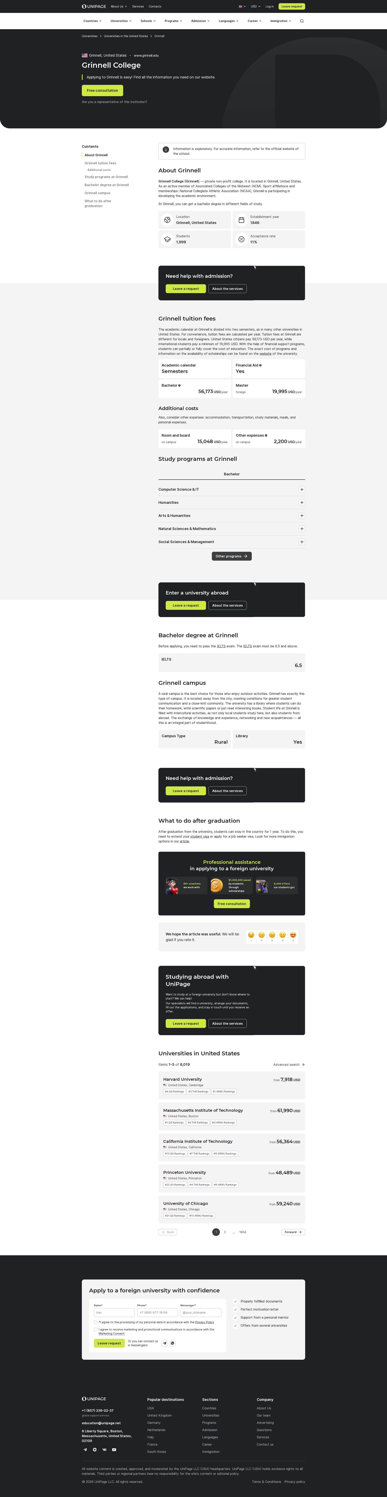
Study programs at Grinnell (106, 177)
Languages (227, 21)
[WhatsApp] (172, 1343)
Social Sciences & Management (186, 542)
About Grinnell (96, 155)
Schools (146, 21)
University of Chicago (185, 1203)
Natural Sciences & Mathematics (187, 529)
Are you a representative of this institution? (114, 102)
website (266, 354)
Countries (90, 21)
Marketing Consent (112, 1333)
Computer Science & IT (178, 489)
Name (97, 1305)
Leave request (292, 6)
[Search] (302, 21)
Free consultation (102, 90)
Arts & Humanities (174, 515)
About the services (227, 289)
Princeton (195, 1178)
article (184, 841)
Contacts (155, 6)
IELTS (221, 646)
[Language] (242, 6)
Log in (270, 6)
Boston (193, 1116)
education (101, 1423)
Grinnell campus (97, 193)
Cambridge (196, 1085)
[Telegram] (164, 1343)
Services (138, 6)
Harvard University (182, 1079)
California (195, 1147)
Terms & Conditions (266, 1482)
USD (254, 6)
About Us (117, 6)
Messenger (187, 1305)
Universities (119, 21)
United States (177, 1085)
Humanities (168, 502)
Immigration (278, 21)
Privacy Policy (204, 1322)
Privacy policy (294, 1482)
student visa (199, 836)
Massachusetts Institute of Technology (203, 1110)
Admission (198, 21)
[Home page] (94, 6)
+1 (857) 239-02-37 (97, 1411)
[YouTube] (114, 1449)
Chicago (194, 1209)
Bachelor (232, 474)
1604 (242, 1232)
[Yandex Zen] (95, 1449)
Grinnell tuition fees (100, 163)
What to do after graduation (98, 203)
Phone (141, 1305)
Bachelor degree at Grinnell (107, 185)
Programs (171, 21)
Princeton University (184, 1172)
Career (253, 21)
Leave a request (186, 289)
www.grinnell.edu (146, 55)
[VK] (104, 1449)
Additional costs (99, 170)
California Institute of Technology (198, 1141)
